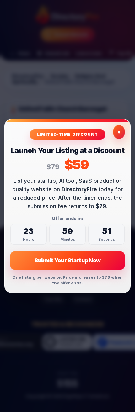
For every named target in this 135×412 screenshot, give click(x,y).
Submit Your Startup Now (67, 260)
